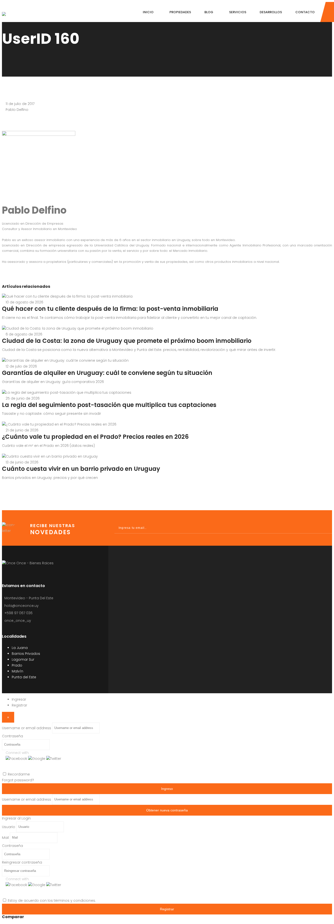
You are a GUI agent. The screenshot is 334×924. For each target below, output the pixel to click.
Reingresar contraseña (22, 862)
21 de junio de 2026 (22, 430)
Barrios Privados (26, 653)
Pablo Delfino (17, 109)
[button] (17, 758)
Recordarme (19, 774)
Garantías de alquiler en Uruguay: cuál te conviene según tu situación (107, 373)
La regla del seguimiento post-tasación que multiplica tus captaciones (109, 405)
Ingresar (19, 699)
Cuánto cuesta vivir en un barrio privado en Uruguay (81, 469)
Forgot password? (18, 780)
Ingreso (167, 789)
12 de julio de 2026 (21, 366)
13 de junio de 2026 (22, 462)
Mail (5, 837)
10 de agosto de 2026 (24, 302)
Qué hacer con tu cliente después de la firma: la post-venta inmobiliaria (110, 309)
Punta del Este (24, 677)
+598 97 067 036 (18, 613)
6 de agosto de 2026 (24, 334)
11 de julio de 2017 (20, 103)
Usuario (8, 826)
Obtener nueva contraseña (167, 810)
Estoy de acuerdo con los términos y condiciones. (52, 900)
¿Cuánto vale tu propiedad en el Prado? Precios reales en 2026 (95, 437)
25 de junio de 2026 (23, 398)
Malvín (17, 671)
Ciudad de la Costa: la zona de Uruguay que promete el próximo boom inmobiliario (126, 341)
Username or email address (26, 727)
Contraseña (12, 736)
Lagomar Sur (23, 659)
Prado (17, 665)
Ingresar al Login (16, 818)
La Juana (20, 647)
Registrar (19, 705)
